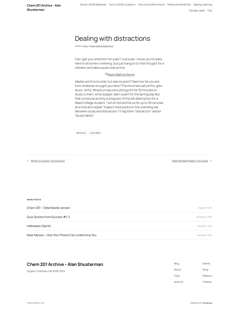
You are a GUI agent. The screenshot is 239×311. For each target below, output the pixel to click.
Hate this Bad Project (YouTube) (190, 160)
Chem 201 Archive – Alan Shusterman (44, 7)
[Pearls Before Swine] (119, 74)
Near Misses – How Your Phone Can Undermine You (61, 235)
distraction (81, 132)
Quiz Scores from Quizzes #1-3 (48, 217)
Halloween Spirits (39, 226)
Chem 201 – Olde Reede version (48, 208)
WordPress (207, 302)
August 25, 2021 (205, 207)
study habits (95, 132)
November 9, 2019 (204, 217)
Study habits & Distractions (101, 46)
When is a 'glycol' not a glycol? (48, 160)
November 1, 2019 (204, 226)
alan (86, 46)
